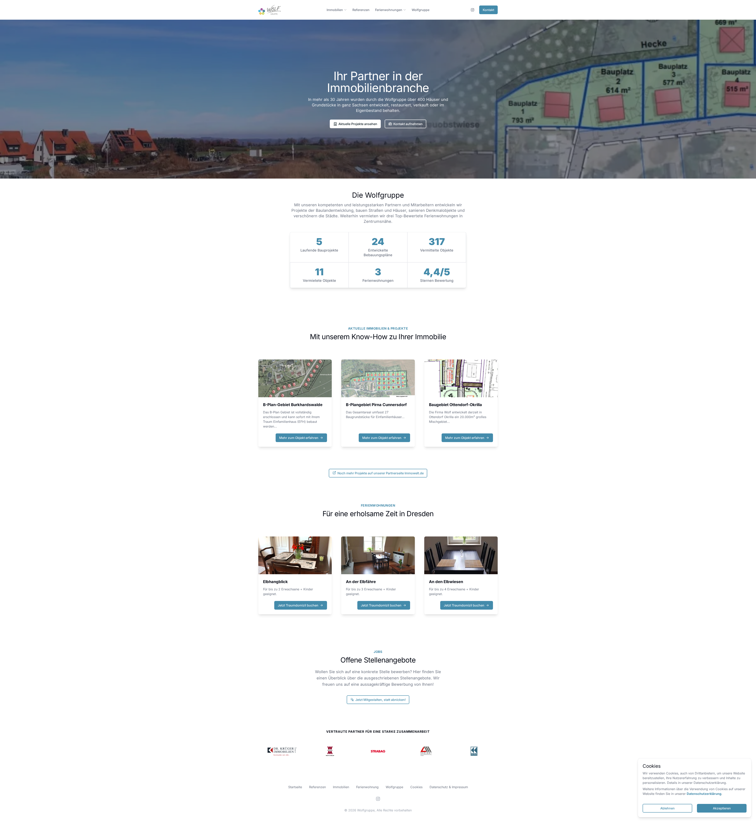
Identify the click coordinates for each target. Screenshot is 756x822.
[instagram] (472, 10)
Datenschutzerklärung (704, 794)
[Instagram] (378, 798)
